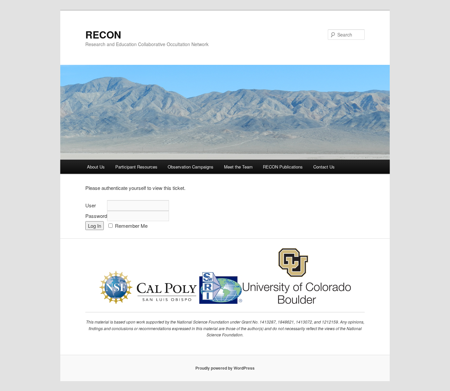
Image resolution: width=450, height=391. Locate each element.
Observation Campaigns (190, 167)
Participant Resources (136, 167)
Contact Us (324, 167)
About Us (96, 167)
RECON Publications (283, 167)
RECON (103, 34)
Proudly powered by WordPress (225, 368)
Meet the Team (238, 167)
